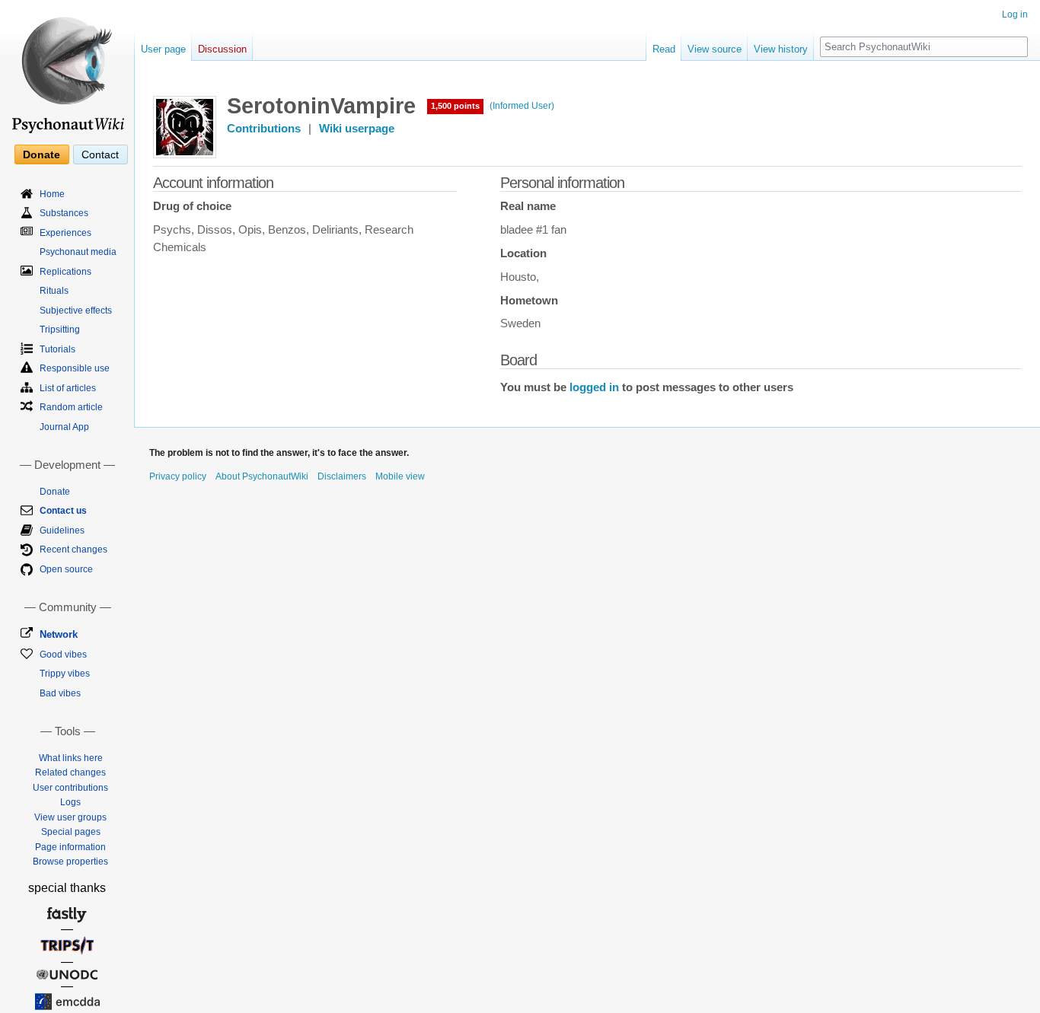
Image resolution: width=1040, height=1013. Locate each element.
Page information (70, 847)
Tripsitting (60, 329)
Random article (71, 407)
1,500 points (455, 105)
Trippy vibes (65, 673)
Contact (100, 154)
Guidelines (62, 530)
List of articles (68, 388)
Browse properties (70, 861)
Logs (70, 802)
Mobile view (400, 476)
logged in (594, 387)
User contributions (70, 787)
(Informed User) (522, 105)
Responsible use (75, 368)
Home (52, 194)
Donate (41, 154)
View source (714, 49)
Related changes (70, 772)
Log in (1015, 14)
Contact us (63, 510)
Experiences (65, 233)
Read (663, 49)
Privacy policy (177, 476)
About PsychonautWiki (261, 476)
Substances (64, 213)
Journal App (64, 427)
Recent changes (73, 549)
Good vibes (63, 654)
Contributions (264, 129)
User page (163, 49)
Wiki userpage (356, 129)
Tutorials (57, 349)
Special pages (70, 832)
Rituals (54, 290)
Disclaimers (341, 476)
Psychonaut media (78, 252)
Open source (66, 569)
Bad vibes (60, 693)
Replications (65, 271)
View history (781, 49)
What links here (71, 758)
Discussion (222, 49)
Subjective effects (76, 310)
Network (59, 634)
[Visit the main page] (67, 68)
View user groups (70, 817)
